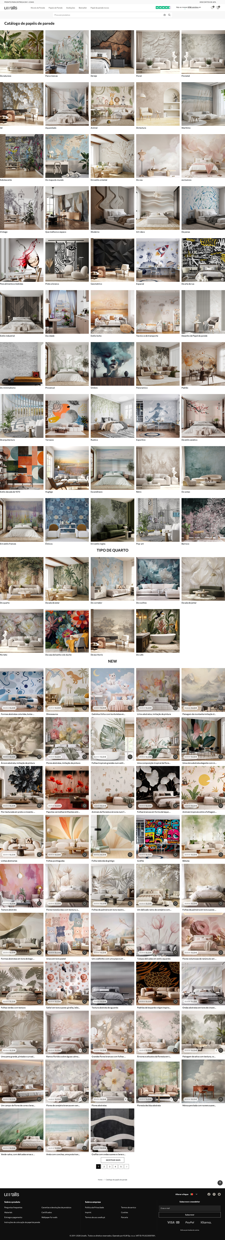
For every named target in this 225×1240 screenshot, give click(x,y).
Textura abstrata (9, 909)
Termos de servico (128, 1207)
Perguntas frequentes (13, 1207)
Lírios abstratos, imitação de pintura (154, 714)
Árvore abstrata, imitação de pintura (18, 763)
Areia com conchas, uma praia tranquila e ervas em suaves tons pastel (63, 1154)
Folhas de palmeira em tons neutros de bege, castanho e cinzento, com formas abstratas (109, 909)
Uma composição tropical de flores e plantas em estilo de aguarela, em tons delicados (154, 763)
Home (100, 1180)
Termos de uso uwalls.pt (95, 1217)
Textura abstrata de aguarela (105, 1007)
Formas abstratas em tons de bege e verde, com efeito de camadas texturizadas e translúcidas (18, 958)
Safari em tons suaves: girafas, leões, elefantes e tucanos (63, 1007)
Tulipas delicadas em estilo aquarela (153, 958)
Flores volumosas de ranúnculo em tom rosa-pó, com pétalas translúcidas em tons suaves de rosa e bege (199, 958)
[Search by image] (165, 15)
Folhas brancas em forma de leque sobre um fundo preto (154, 812)
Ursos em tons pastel (56, 958)
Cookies (124, 1212)
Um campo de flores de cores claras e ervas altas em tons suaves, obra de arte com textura (18, 1105)
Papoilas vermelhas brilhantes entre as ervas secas (63, 812)
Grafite (140, 860)
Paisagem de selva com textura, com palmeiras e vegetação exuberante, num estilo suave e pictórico (199, 1056)
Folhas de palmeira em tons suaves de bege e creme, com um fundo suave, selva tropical (199, 909)
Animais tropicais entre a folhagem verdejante (199, 812)
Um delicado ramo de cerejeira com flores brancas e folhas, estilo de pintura (154, 909)
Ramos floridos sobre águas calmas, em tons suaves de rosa (63, 1056)
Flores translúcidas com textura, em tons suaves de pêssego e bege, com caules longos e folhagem (63, 909)
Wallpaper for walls (49, 1217)
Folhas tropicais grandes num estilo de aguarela (109, 763)
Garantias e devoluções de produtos (56, 1207)
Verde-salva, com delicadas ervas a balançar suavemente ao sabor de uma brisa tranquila (18, 1154)
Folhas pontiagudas (55, 860)
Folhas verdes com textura (13, 1007)
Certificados (46, 1212)
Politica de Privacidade (94, 1207)
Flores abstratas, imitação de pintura (63, 763)
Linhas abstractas (9, 860)
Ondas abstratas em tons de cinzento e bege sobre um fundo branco (199, 1007)
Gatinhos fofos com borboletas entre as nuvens (109, 714)
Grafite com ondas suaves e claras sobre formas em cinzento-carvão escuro (109, 1154)
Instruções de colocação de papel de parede (22, 1222)
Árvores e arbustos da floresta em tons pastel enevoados (154, 1056)
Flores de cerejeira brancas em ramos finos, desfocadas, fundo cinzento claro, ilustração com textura (63, 1105)
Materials (8, 1212)
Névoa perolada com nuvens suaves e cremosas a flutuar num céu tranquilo (199, 1105)
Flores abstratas (99, 1105)
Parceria (124, 1217)
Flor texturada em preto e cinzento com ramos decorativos (18, 812)
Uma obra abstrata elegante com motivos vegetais (199, 763)
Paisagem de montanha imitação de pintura (199, 714)
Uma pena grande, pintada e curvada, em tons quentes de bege (18, 1056)
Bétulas (185, 860)
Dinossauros (52, 714)
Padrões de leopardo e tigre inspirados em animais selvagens (154, 1007)
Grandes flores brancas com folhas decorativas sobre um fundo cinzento (109, 1056)
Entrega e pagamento (13, 1217)
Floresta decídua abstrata (149, 1105)
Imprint (88, 1212)
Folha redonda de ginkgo (103, 860)
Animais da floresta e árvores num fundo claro (109, 812)
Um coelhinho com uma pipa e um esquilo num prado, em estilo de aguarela (109, 958)
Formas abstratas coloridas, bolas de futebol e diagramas (18, 714)
